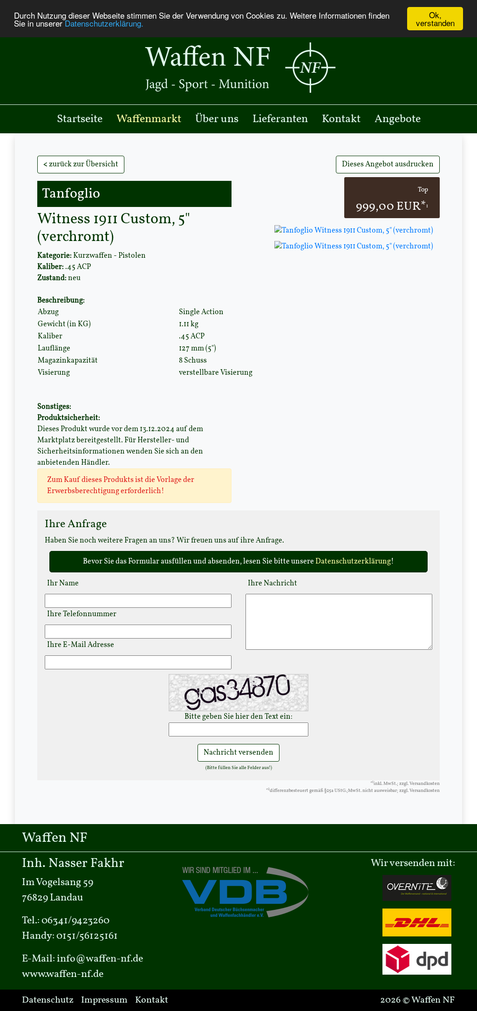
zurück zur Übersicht (80, 164)
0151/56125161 (87, 936)
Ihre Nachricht (272, 583)
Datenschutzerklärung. (104, 23)
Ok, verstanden (435, 18)
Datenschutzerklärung (353, 562)
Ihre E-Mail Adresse (80, 645)
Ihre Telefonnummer (81, 614)
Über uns (216, 119)
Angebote (398, 119)
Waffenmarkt (148, 119)
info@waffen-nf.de (100, 959)
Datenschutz (48, 1000)
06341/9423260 (75, 921)
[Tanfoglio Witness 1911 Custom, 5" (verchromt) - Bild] (352, 231)
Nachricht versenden (238, 753)
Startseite (79, 119)
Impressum (104, 1000)
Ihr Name (63, 583)
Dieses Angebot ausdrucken (388, 164)
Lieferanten (280, 119)
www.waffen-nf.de (62, 974)
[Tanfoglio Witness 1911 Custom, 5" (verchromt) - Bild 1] (354, 246)
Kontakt (341, 119)
